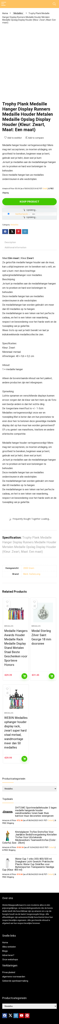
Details (45, 189)
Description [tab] (10, 242)
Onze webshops (10, 959)
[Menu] (3, 4)
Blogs (5, 951)
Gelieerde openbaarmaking (15, 981)
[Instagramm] (15, 1015)
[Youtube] (21, 1015)
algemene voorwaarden (13, 976)
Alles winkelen (9, 947)
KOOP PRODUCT (29, 201)
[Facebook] (4, 1015)
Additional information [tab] (15, 247)
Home (5, 13)
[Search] (54, 4)
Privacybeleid (8, 972)
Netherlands (21, 213)
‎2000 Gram (28, 568)
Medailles (18, 13)
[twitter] (10, 1015)
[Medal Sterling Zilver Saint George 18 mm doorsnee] (43, 612)
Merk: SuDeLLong (31, 574)
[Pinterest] (27, 1015)
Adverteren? (8, 955)
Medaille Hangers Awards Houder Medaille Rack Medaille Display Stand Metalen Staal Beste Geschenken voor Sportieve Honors (16, 648)
